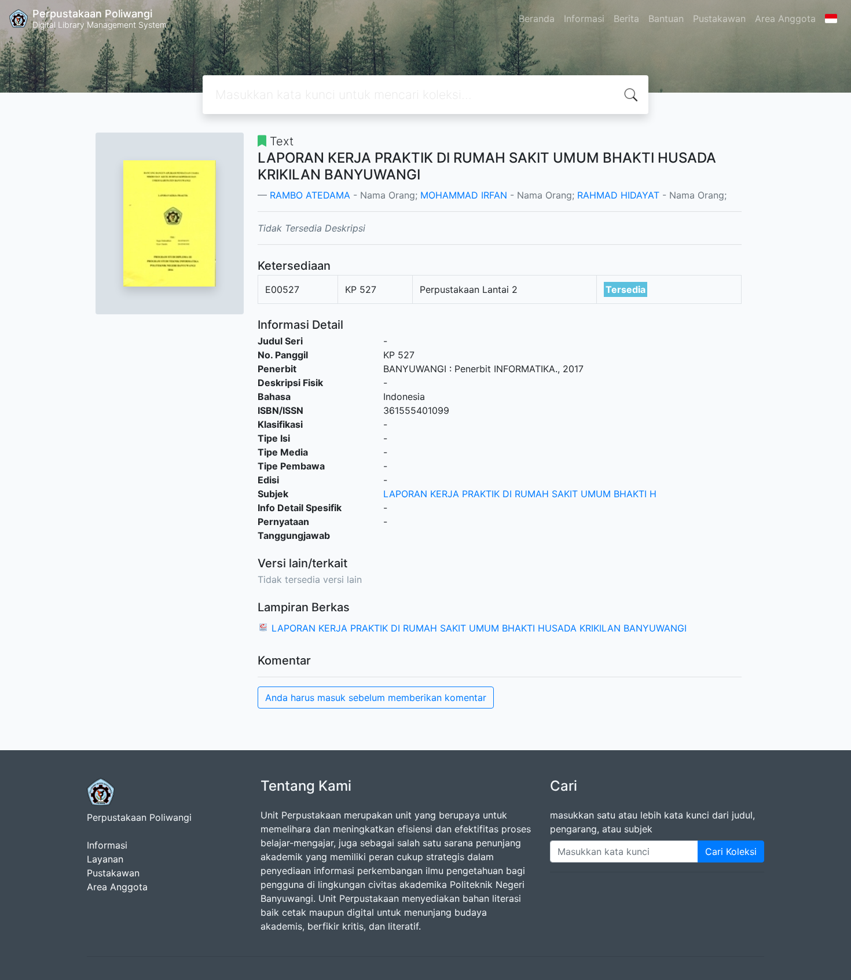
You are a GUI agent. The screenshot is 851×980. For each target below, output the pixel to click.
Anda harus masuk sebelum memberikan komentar (375, 697)
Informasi (584, 18)
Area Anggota (785, 18)
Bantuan (666, 18)
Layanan (105, 859)
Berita (626, 18)
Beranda (537, 18)
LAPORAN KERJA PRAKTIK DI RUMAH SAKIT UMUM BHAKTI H (519, 494)
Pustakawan (719, 18)
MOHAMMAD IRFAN (463, 195)
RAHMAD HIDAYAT (618, 195)
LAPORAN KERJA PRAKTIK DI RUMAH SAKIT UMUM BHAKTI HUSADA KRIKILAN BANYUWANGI (479, 628)
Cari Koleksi (731, 851)
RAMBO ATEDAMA (310, 195)
